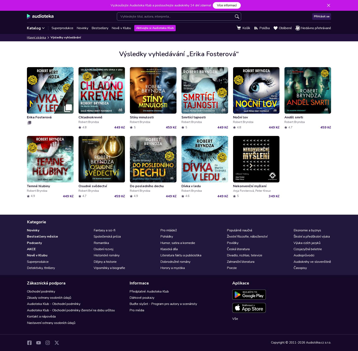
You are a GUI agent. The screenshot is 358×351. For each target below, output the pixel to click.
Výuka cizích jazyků (307, 243)
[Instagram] (47, 342)
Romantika (101, 243)
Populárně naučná (239, 230)
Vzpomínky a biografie (109, 268)
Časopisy (300, 268)
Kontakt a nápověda (41, 316)
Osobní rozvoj (103, 249)
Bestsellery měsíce (42, 236)
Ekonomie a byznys (307, 230)
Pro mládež (168, 230)
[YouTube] (38, 342)
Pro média (136, 310)
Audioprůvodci (304, 255)
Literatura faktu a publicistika (180, 255)
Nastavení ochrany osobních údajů (51, 323)
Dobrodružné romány (175, 261)
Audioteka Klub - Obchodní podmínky (53, 304)
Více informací (227, 5)
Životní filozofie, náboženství (247, 236)
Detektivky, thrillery (41, 268)
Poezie (232, 268)
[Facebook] (29, 342)
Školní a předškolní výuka (312, 236)
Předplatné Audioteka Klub (149, 291)
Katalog (34, 28)
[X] (56, 342)
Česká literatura (238, 249)
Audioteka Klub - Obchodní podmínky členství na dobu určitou (71, 310)
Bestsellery (100, 28)
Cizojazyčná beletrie (308, 249)
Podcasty (34, 243)
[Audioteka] (40, 16)
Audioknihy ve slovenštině (312, 261)
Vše (235, 318)
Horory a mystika (172, 268)
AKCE (31, 249)
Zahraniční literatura (240, 261)
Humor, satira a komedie (177, 243)
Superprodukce (62, 28)
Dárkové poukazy (141, 297)
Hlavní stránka (36, 37)
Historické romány (107, 255)
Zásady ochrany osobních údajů (49, 297)
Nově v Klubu (121, 28)
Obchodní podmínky (41, 291)
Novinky (82, 28)
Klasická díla (169, 249)
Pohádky (166, 236)
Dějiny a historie (105, 261)
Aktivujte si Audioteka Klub (155, 28)
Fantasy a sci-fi (104, 230)
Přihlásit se (321, 16)
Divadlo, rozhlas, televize (244, 255)
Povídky (232, 243)
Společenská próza (107, 236)
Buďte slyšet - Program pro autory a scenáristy (163, 304)
